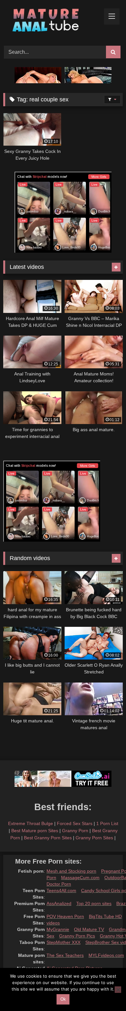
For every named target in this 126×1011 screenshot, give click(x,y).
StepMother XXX (63, 942)
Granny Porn (75, 830)
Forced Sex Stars (74, 823)
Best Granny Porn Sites (48, 837)
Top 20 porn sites (93, 903)
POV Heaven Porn (65, 916)
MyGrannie (58, 929)
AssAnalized (59, 903)
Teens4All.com (61, 890)
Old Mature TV (89, 929)
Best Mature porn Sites (34, 830)
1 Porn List (107, 823)
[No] (118, 989)
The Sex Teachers (65, 955)
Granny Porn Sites (94, 837)
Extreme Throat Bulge (30, 823)
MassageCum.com (80, 877)
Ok (63, 999)
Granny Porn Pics (77, 935)
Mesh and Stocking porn (71, 871)
